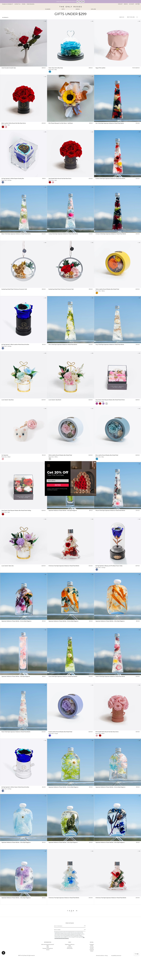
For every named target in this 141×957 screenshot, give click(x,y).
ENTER (58, 485)
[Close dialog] (95, 462)
